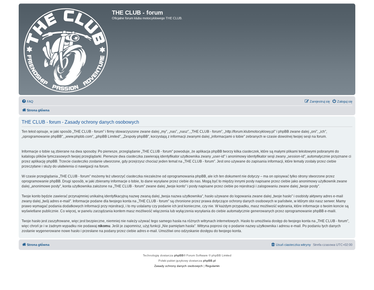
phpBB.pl (209, 260)
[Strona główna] (66, 49)
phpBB (178, 255)
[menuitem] (27, 101)
